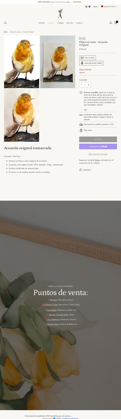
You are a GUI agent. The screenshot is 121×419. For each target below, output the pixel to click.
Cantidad (83, 79)
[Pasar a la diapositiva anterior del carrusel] (110, 195)
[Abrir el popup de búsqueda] (5, 23)
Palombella (51, 310)
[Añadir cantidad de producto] (88, 84)
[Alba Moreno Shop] (60, 13)
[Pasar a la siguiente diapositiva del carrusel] (115, 195)
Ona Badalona (53, 319)
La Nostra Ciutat (50, 304)
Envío (97, 160)
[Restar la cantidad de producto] (81, 84)
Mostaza (53, 299)
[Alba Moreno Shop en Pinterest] (89, 7)
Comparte (86, 170)
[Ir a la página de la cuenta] (110, 23)
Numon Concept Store (58, 314)
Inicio (6, 32)
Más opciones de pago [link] (98, 154)
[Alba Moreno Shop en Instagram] (86, 7)
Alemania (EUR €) (109, 7)
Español (95, 7)
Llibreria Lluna (52, 324)
